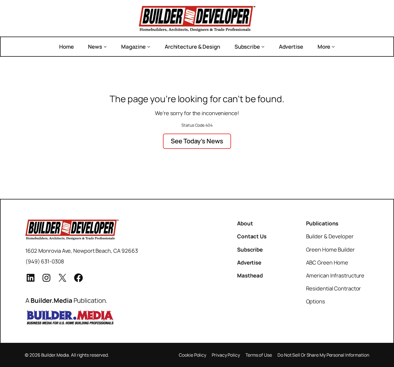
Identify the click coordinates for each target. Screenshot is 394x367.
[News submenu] (105, 46)
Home (66, 46)
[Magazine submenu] (148, 46)
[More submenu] (333, 46)
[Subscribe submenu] (262, 46)
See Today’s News (197, 140)
